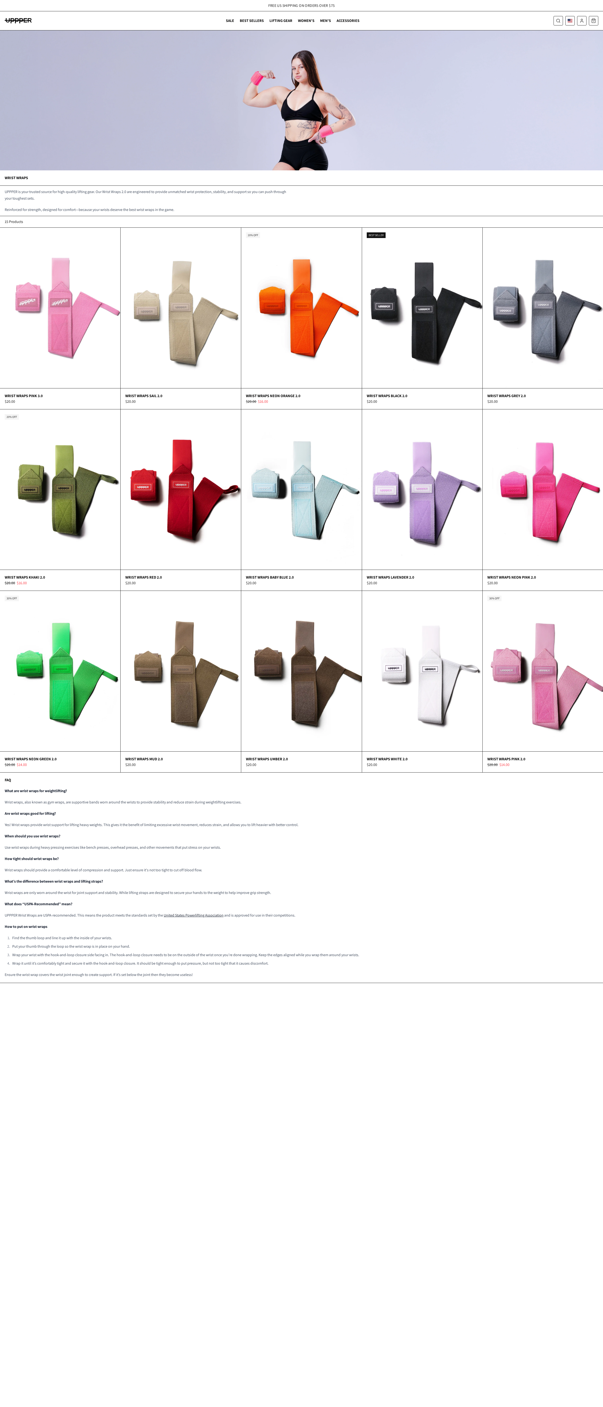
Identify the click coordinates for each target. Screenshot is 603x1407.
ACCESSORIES (348, 20)
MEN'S (325, 20)
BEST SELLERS (252, 20)
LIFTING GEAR (280, 20)
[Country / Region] (570, 20)
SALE (230, 20)
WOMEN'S (306, 20)
